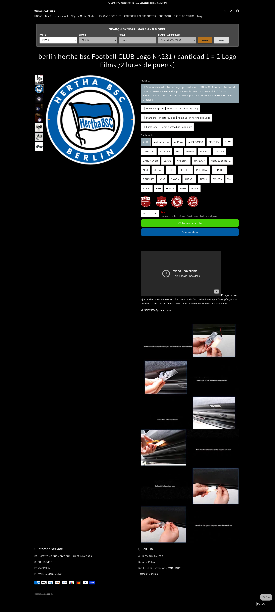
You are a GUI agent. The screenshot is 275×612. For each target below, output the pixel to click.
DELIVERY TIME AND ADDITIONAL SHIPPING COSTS (63, 556)
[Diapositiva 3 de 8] (39, 98)
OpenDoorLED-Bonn (47, 594)
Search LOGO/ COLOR (169, 35)
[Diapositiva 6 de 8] (39, 127)
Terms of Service (148, 573)
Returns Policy (146, 562)
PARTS (43, 35)
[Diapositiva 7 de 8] (39, 137)
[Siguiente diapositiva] (132, 120)
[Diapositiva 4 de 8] (39, 108)
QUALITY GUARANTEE (150, 556)
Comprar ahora (189, 232)
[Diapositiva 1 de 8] (39, 79)
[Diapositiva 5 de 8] (39, 117)
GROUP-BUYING (43, 562)
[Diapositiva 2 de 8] (39, 89)
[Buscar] (225, 11)
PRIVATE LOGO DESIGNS (48, 573)
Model (122, 35)
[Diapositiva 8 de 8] (39, 146)
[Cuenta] (231, 11)
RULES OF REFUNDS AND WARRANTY (159, 567)
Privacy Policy (42, 567)
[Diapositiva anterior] (48, 120)
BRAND (82, 35)
